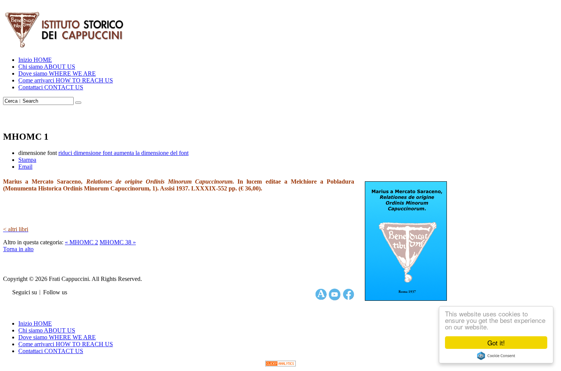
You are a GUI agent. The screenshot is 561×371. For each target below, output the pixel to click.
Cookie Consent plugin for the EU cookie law (496, 356)
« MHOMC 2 (81, 242)
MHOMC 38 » (118, 242)
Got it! (496, 342)
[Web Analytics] (280, 364)
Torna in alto (18, 249)
